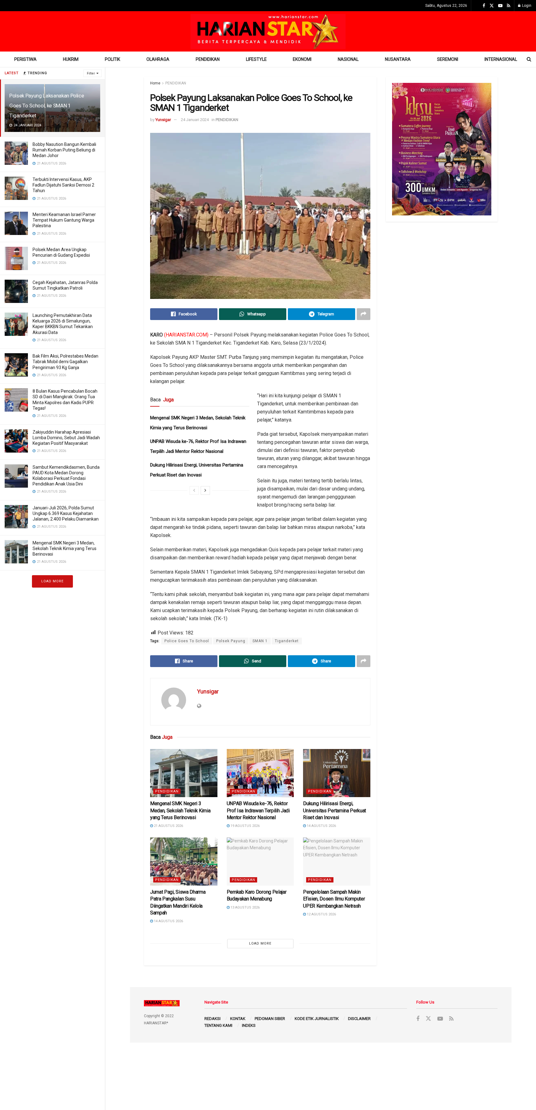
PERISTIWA (25, 59)
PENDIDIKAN (208, 59)
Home (155, 83)
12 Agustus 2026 (321, 914)
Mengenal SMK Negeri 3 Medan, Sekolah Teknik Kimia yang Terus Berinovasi (64, 548)
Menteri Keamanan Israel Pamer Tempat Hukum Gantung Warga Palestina (64, 220)
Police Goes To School (186, 641)
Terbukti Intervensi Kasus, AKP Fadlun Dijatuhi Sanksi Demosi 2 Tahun (63, 185)
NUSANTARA (398, 59)
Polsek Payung (230, 641)
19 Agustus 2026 (245, 826)
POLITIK (112, 59)
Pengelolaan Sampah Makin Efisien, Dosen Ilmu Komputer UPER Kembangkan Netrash (334, 899)
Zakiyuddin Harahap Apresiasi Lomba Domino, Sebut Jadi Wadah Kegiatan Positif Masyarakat (66, 438)
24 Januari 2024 (195, 119)
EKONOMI (302, 59)
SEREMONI (447, 59)
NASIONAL (348, 59)
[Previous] (194, 490)
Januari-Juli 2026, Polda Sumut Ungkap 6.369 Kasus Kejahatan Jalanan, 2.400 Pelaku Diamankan (66, 513)
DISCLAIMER (359, 1018)
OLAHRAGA (157, 59)
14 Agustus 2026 (321, 826)
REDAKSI (212, 1018)
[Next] (205, 490)
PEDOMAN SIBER (270, 1018)
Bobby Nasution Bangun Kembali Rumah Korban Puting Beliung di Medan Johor (64, 150)
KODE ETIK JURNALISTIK (317, 1018)
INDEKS (249, 1025)
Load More (52, 581)
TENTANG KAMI (218, 1025)
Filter (91, 73)
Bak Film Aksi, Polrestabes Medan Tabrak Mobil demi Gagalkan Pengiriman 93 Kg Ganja (65, 362)
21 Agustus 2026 (168, 826)
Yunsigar (163, 119)
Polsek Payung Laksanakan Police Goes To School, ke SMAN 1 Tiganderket (46, 105)
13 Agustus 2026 (245, 907)
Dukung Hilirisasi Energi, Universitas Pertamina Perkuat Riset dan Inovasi (334, 810)
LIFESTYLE (256, 59)
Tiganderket (287, 641)
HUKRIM (70, 59)
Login (526, 5)
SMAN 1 (260, 641)
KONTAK (237, 1018)
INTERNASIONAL (501, 59)
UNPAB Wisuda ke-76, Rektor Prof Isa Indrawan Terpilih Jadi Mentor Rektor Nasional (258, 810)
